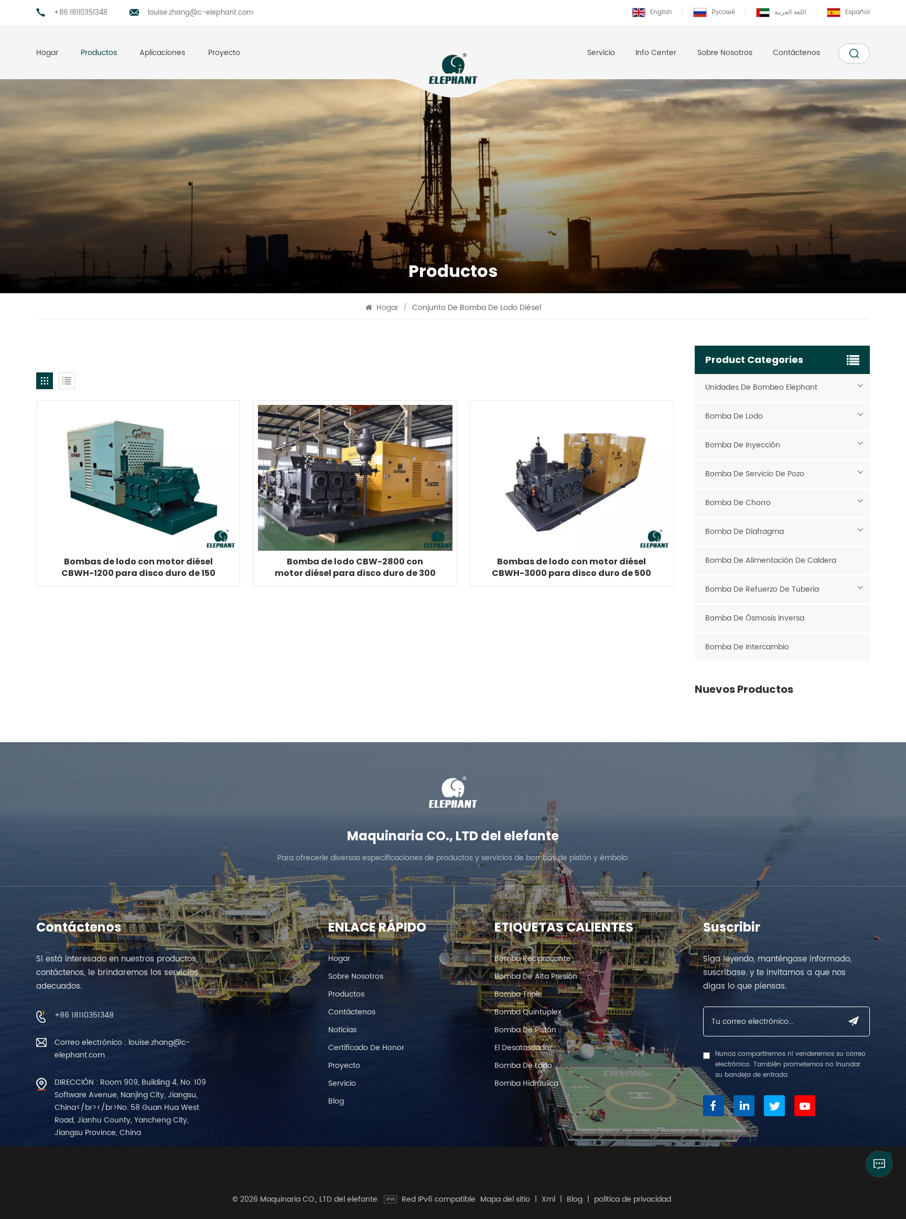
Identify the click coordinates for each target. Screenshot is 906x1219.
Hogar (47, 53)
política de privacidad (632, 1199)
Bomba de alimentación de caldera (770, 560)
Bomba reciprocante (532, 959)
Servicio (601, 53)
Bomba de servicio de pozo (754, 474)
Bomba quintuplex (528, 1012)
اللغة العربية (790, 12)
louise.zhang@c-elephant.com (200, 12)
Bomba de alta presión (535, 976)
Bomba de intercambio (747, 647)
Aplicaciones (162, 53)
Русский (723, 12)
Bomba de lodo (734, 416)
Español (857, 12)
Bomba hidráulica (526, 1083)
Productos (99, 53)
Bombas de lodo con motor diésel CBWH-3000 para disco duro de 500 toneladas (571, 567)
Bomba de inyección (742, 445)
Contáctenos (796, 53)
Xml (548, 1199)
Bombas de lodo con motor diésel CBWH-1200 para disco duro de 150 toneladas (138, 567)
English (661, 12)
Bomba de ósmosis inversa (754, 618)
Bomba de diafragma (744, 532)
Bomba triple (518, 994)
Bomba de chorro (738, 503)
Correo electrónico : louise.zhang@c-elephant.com (122, 1048)
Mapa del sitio (505, 1199)
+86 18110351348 (80, 12)
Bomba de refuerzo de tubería (762, 589)
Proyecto (224, 53)
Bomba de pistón (525, 1030)
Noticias (342, 1030)
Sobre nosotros (724, 53)
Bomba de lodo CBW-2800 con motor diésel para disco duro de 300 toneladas (355, 567)
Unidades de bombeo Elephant (761, 387)
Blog (336, 1101)
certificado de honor (366, 1048)
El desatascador (523, 1048)
